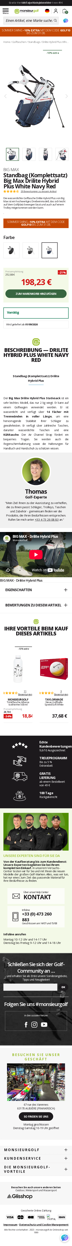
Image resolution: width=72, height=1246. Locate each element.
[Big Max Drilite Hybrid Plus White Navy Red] (36, 96)
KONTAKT (37, 897)
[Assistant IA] (66, 21)
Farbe (9, 237)
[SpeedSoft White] (54, 669)
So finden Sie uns (36, 1116)
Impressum (10, 1224)
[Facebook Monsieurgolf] (26, 1024)
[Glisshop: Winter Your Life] (27, 11)
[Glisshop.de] (19, 1196)
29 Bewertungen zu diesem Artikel (39, 191)
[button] (36, 590)
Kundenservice (22, 1158)
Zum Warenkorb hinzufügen (36, 294)
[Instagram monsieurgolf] (34, 1024)
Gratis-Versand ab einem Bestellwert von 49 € (36, 2)
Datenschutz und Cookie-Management (44, 1224)
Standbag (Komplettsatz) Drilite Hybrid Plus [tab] (36, 378)
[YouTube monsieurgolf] (44, 1024)
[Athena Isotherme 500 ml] (18, 669)
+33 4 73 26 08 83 (47, 519)
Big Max (11, 169)
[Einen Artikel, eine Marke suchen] (55, 20)
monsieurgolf (22, 1150)
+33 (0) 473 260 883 (37, 916)
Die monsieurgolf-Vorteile (27, 1169)
